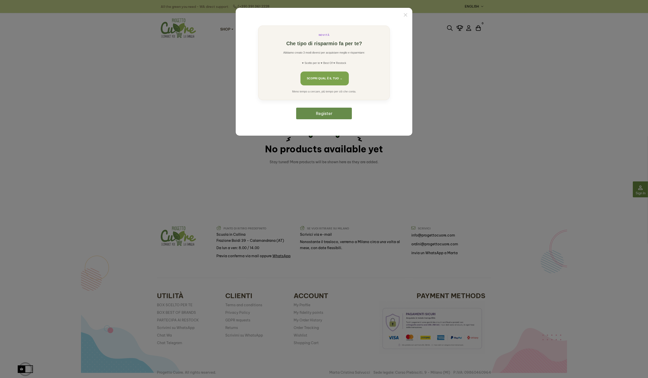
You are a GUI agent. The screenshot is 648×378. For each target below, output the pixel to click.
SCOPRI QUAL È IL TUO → (324, 78)
